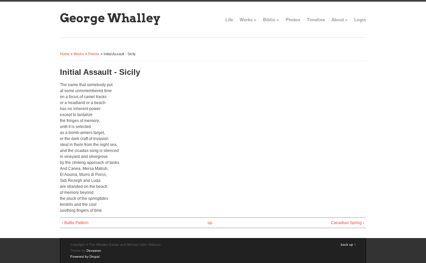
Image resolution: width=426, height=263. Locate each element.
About (339, 19)
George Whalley (110, 18)
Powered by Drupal (85, 256)
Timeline (316, 19)
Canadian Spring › (347, 222)
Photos (293, 19)
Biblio (271, 19)
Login (360, 19)
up (210, 222)
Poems (94, 54)
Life (229, 19)
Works (248, 19)
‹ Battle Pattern (75, 222)
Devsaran (94, 250)
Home (65, 54)
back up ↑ (348, 244)
